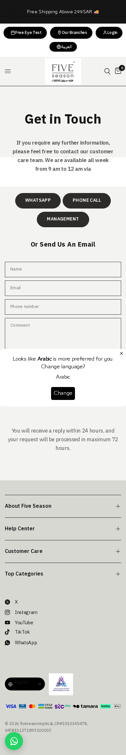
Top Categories (24, 574)
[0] (117, 71)
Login (112, 32)
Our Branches (74, 32)
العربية (66, 47)
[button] (38, 201)
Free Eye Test (28, 32)
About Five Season (28, 506)
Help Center (20, 529)
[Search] (107, 71)
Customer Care (24, 551)
